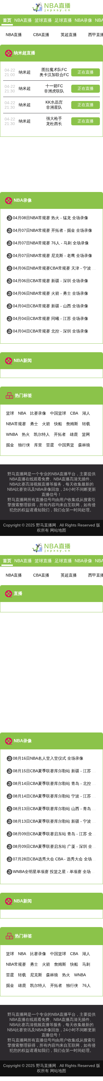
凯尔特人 (42, 434)
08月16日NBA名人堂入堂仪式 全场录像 (48, 758)
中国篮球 (58, 413)
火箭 (46, 423)
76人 (86, 985)
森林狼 (84, 445)
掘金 (10, 445)
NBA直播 (23, 20)
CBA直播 (41, 34)
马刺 (86, 964)
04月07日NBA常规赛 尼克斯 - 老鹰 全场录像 (52, 255)
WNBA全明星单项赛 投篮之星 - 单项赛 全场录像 (56, 871)
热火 (26, 434)
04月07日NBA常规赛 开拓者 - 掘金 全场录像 (52, 230)
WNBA (12, 434)
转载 (86, 423)
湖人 (86, 413)
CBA (74, 413)
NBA (22, 413)
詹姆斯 (72, 423)
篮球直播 (43, 20)
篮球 (10, 413)
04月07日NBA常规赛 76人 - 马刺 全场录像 (51, 243)
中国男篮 (66, 445)
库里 (38, 445)
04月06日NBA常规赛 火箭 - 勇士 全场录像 (50, 293)
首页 (7, 20)
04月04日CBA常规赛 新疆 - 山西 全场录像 (50, 306)
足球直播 (63, 20)
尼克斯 (36, 975)
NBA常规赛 (16, 423)
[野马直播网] (51, 11)
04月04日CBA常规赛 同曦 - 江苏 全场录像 (50, 318)
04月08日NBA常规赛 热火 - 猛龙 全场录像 (50, 217)
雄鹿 (74, 434)
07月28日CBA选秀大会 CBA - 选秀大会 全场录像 (56, 859)
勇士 (34, 423)
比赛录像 (38, 413)
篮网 (86, 434)
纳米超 (25, 72)
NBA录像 (83, 20)
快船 (58, 423)
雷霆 (50, 445)
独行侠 (24, 445)
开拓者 (60, 434)
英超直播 (69, 34)
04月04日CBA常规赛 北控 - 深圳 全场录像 (50, 331)
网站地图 (58, 530)
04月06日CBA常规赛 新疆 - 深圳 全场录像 (50, 280)
